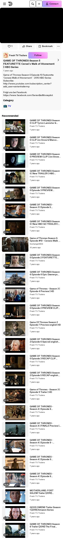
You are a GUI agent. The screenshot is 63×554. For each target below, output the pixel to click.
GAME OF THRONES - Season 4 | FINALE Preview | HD (44, 424)
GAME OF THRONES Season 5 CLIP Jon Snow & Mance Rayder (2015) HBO (45, 138)
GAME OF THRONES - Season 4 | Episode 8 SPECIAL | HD (41, 475)
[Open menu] (4, 4)
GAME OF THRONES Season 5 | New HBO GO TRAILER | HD (45, 222)
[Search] (32, 4)
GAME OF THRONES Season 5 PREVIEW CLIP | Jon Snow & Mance (45, 155)
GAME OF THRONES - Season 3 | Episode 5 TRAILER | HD (41, 206)
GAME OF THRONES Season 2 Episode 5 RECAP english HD (45, 374)
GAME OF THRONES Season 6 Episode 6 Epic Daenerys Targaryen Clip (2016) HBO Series (45, 273)
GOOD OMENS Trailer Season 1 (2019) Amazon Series (45, 508)
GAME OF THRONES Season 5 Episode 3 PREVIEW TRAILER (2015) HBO (45, 189)
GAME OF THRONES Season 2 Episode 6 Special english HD (45, 340)
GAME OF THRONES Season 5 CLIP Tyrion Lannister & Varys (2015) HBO (45, 121)
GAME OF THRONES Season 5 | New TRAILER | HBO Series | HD (45, 172)
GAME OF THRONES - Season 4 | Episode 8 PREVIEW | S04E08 (41, 407)
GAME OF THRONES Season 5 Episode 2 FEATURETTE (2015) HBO (45, 256)
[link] (15, 55)
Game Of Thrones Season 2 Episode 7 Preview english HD (45, 323)
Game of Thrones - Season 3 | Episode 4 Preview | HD (45, 290)
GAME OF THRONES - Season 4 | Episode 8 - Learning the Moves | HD (42, 441)
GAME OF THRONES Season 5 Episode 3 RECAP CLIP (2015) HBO (45, 357)
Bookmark (47, 46)
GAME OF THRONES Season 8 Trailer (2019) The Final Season (45, 525)
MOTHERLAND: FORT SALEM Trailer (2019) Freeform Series (41, 491)
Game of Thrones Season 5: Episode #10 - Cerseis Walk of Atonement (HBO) (45, 239)
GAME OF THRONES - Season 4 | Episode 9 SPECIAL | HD (41, 458)
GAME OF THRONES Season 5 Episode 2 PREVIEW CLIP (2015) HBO (45, 306)
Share (29, 46)
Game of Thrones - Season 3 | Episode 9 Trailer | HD (45, 390)
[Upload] (39, 4)
